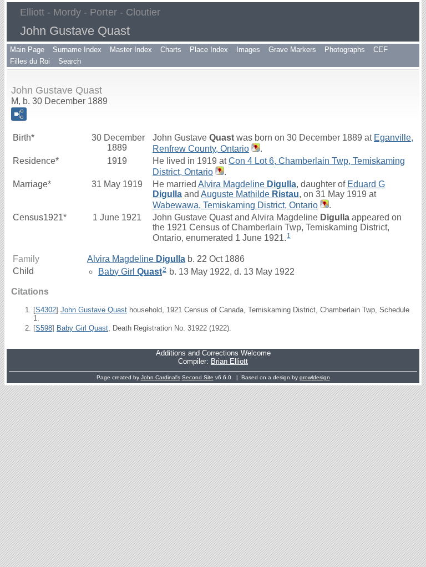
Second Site (198, 377)
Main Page (27, 49)
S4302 (46, 310)
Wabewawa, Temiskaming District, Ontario (235, 205)
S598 (44, 328)
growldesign (315, 377)
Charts (170, 49)
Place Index (209, 49)
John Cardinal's (160, 377)
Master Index (131, 49)
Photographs (344, 49)
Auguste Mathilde (250, 194)
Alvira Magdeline (247, 184)
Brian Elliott (229, 361)
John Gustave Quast (93, 310)
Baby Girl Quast (82, 328)
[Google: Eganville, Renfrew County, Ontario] (254, 148)
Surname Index (77, 49)
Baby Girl (130, 271)
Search (69, 61)
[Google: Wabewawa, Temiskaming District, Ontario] (323, 205)
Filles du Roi (30, 61)
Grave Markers (292, 49)
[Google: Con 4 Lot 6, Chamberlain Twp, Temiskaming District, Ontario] (218, 172)
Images (248, 49)
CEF (380, 49)
